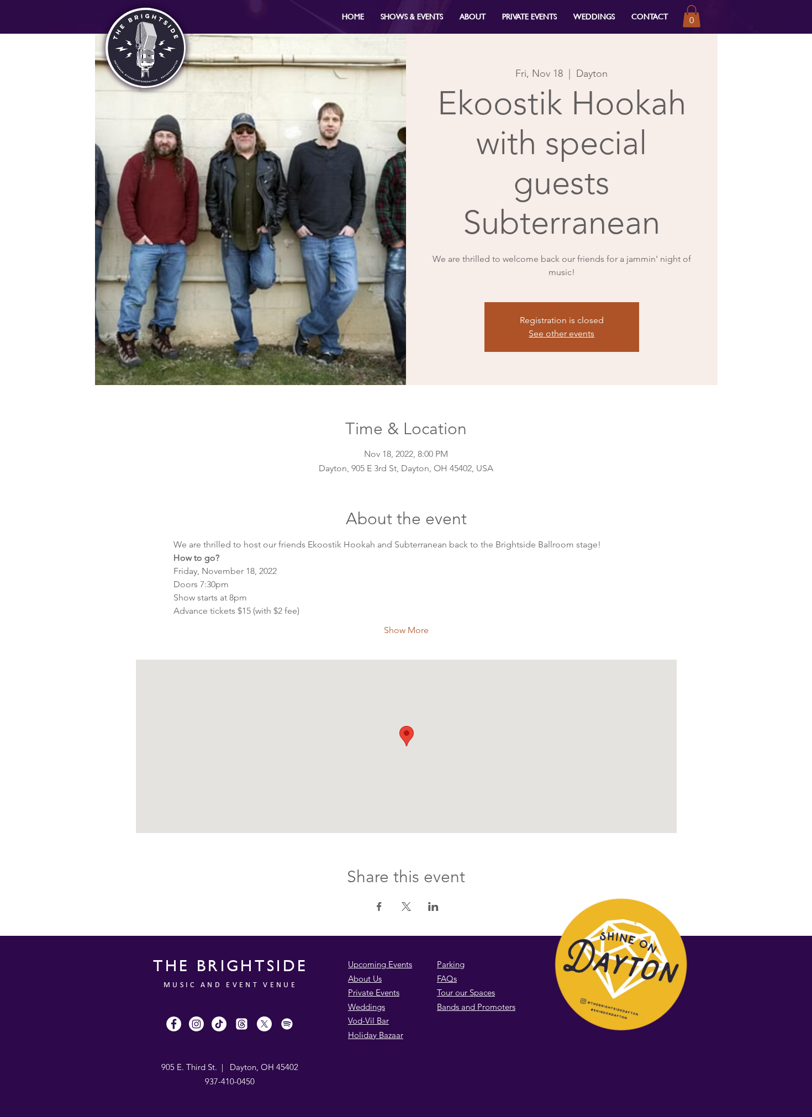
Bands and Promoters (476, 1007)
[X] (264, 1023)
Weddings (366, 1007)
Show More (406, 630)
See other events (561, 333)
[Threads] (241, 1023)
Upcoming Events (380, 964)
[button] (411, 16)
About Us (365, 978)
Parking (451, 964)
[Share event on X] (406, 906)
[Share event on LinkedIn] (433, 906)
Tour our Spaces (466, 992)
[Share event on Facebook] (379, 906)
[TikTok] (219, 1023)
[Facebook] (173, 1023)
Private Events (373, 992)
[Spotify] (287, 1023)
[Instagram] (196, 1023)
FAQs (447, 978)
